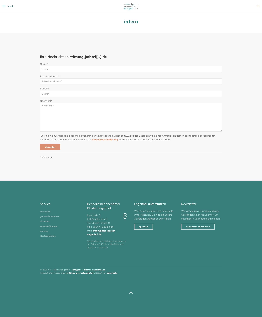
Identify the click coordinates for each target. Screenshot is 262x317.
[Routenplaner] (125, 216)
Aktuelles (44, 221)
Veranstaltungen (48, 226)
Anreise (44, 231)
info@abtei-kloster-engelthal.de (88, 269)
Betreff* (44, 88)
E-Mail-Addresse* (50, 76)
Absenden (50, 147)
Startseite (45, 211)
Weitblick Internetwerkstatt (80, 273)
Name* (44, 64)
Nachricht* (46, 100)
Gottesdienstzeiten (50, 216)
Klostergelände (48, 236)
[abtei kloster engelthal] (131, 6)
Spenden (143, 226)
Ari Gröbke (112, 273)
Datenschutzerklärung (105, 139)
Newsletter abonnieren (198, 226)
